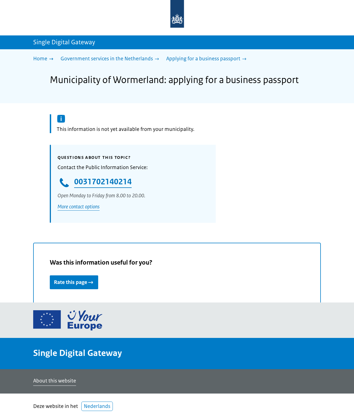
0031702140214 (103, 182)
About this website (54, 380)
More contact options (79, 206)
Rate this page (70, 282)
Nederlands (97, 406)
